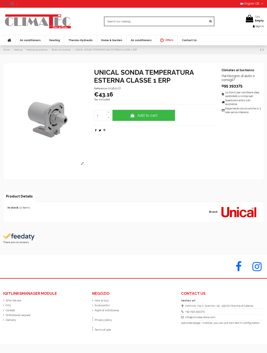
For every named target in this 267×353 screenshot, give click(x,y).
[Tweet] (100, 130)
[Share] (95, 130)
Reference (100, 88)
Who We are (13, 300)
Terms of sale (103, 329)
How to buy (102, 300)
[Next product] (263, 49)
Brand (213, 211)
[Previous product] (261, 49)
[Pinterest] (104, 130)
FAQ (8, 305)
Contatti (10, 310)
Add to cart (147, 115)
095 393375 (232, 86)
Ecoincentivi (102, 305)
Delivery (11, 319)
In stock (13, 207)
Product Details (19, 196)
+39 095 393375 (195, 311)
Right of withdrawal (107, 310)
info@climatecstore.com (200, 317)
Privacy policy (103, 319)
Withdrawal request (18, 315)
